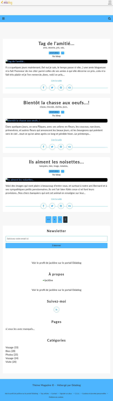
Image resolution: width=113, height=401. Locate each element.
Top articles (45, 393)
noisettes (64, 166)
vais (62, 48)
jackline (53, 263)
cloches (58, 107)
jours (65, 107)
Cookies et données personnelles (94, 393)
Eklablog (76, 385)
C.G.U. (77, 393)
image (56, 166)
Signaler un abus (66, 393)
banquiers (43, 166)
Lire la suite (56, 81)
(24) (12, 358)
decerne (51, 48)
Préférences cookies (56, 397)
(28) (10, 351)
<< (48, 219)
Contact (54, 393)
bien (51, 166)
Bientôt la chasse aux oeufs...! (56, 103)
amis (45, 48)
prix (57, 48)
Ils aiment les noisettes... (56, 162)
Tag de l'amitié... (56, 43)
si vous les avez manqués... (20, 329)
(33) (12, 347)
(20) (11, 362)
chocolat (50, 107)
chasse (42, 107)
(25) (12, 355)
